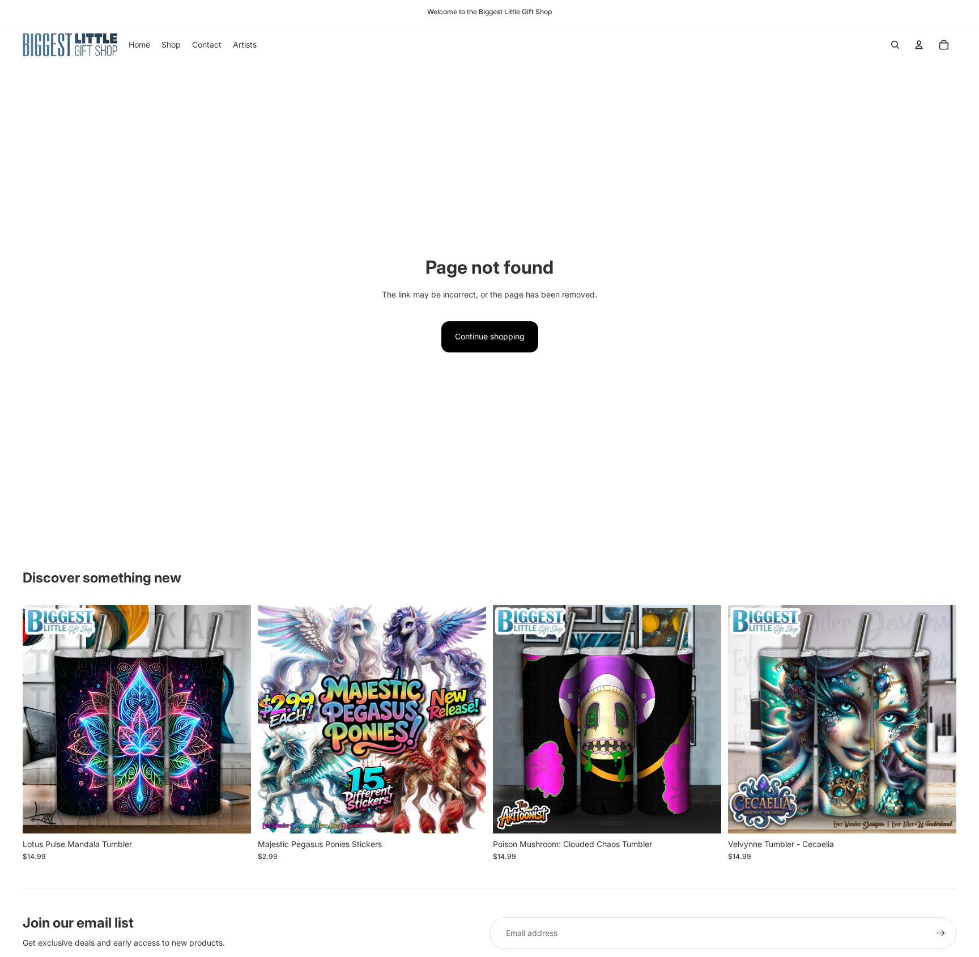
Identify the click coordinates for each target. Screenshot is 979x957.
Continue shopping (490, 336)
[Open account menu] (918, 44)
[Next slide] (469, 719)
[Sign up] (940, 933)
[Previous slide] (275, 719)
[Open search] (895, 44)
